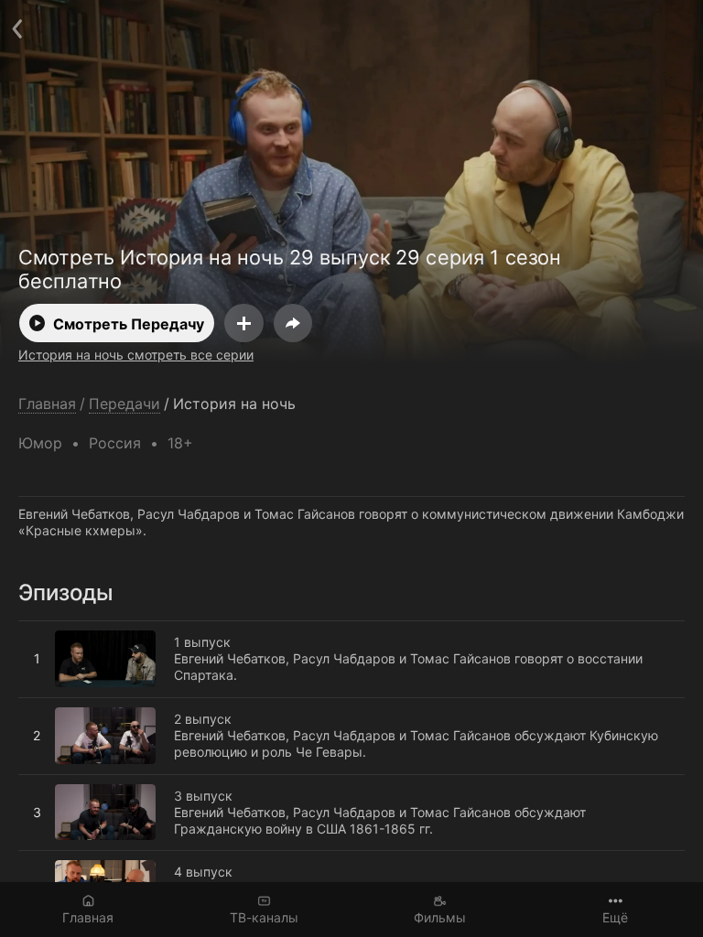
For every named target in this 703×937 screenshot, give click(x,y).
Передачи (124, 404)
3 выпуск (47, 782)
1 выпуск (46, 628)
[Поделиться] (293, 323)
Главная (88, 917)
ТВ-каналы (264, 917)
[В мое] (244, 323)
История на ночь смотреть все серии (136, 354)
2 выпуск (47, 705)
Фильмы (440, 917)
